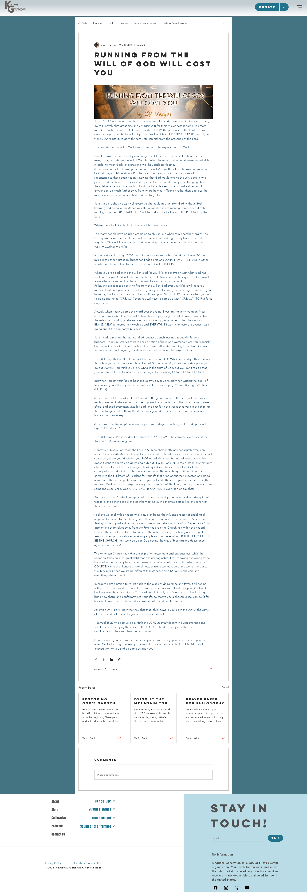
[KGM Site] (299, 7)
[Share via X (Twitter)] (103, 659)
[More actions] (211, 45)
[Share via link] (119, 659)
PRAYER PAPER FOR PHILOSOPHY (205, 701)
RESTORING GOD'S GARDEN (98, 701)
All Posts (82, 22)
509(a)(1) (255, 863)
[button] (267, 7)
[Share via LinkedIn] (111, 659)
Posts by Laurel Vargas (145, 22)
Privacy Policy (53, 863)
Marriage (97, 22)
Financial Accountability (87, 863)
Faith (111, 22)
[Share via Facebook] (95, 659)
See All (225, 687)
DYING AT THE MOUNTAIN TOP (151, 701)
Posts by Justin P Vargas (175, 22)
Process (124, 22)
